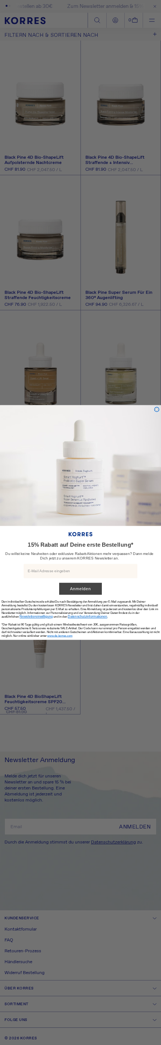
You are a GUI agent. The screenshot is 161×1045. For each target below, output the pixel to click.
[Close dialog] (156, 409)
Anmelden (80, 588)
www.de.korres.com (59, 636)
